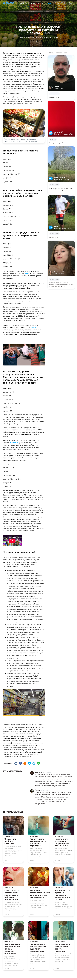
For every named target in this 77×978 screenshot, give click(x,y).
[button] (15, 763)
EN (58, 7)
